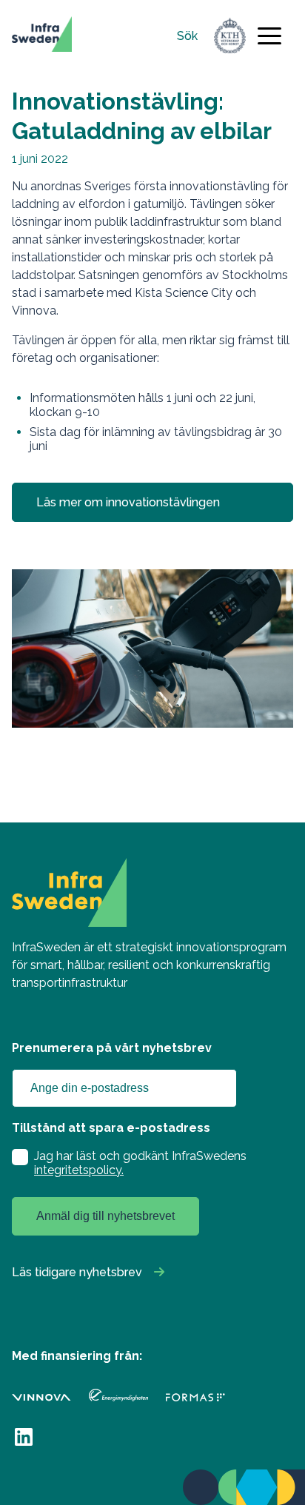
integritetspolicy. (79, 1170)
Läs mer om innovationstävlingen (128, 502)
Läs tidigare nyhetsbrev (77, 1272)
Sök (187, 36)
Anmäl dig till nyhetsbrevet (105, 1216)
